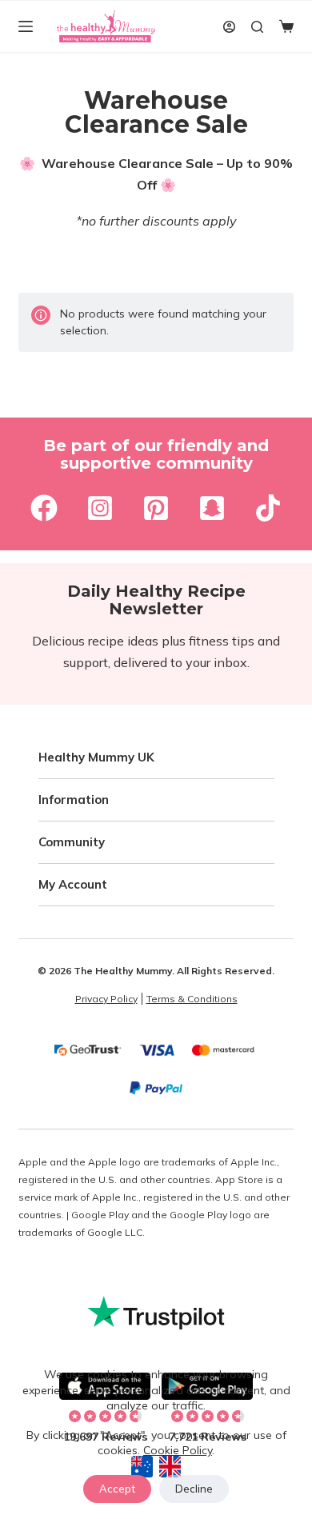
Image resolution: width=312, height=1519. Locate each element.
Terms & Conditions (192, 999)
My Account (72, 884)
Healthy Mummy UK (96, 757)
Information (73, 799)
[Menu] (25, 26)
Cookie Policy (177, 1450)
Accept (117, 1488)
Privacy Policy (106, 999)
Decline (194, 1488)
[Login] (229, 27)
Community (71, 841)
